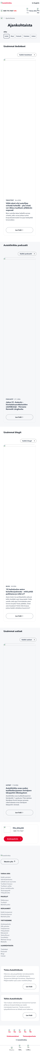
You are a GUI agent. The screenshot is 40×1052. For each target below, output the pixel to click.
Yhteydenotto (5, 893)
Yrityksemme (6, 920)
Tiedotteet (26, 36)
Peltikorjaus (4, 900)
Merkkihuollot (5, 905)
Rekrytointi (4, 933)
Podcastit (18, 36)
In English (35, 3)
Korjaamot (6, 908)
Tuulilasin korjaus (6, 884)
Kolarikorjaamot (6, 914)
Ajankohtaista (7, 946)
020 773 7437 (8, 11)
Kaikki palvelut (6, 877)
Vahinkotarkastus (6, 879)
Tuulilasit (4, 902)
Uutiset (33, 36)
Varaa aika (33, 11)
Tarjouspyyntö (5, 890)
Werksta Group (6, 939)
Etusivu (11, 1050)
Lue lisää (29, 986)
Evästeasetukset (13, 1036)
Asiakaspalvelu (12, 839)
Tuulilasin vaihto (6, 886)
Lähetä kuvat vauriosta (8, 882)
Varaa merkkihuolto (7, 888)
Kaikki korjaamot (6, 912)
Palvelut (4, 896)
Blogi (12, 36)
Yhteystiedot (5, 931)
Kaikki (6, 36)
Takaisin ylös (8, 862)
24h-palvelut (5, 926)
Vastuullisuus (5, 935)
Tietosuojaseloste (29, 1036)
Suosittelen (4, 937)
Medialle (4, 942)
